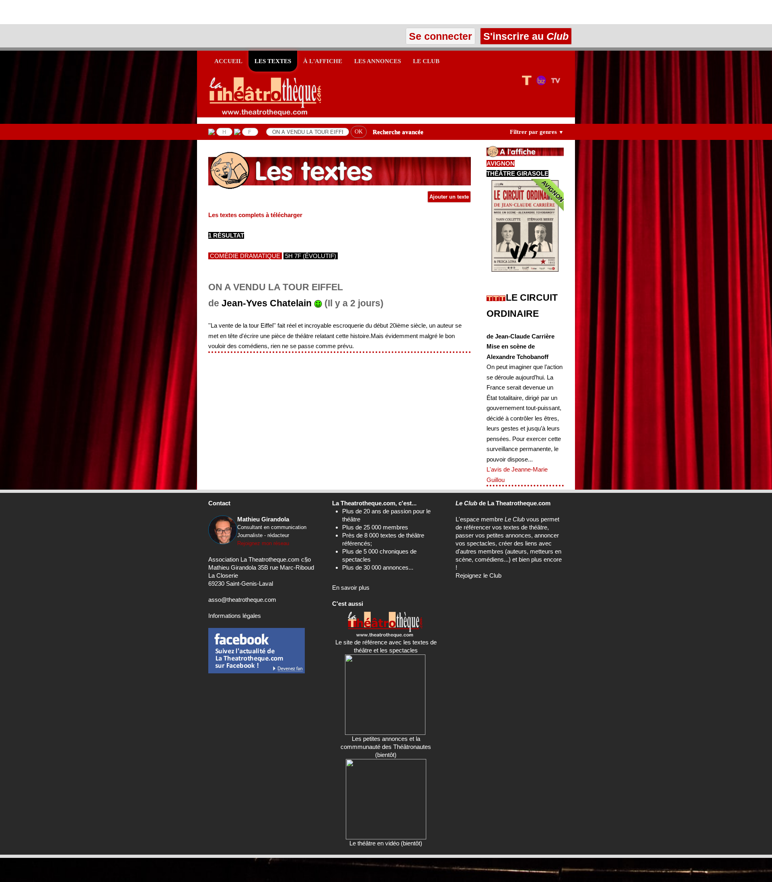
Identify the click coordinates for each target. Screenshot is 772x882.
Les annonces (377, 61)
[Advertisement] (94, 12)
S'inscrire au (524, 36)
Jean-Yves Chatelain (267, 303)
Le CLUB (426, 61)
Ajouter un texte (449, 197)
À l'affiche (322, 61)
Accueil (228, 61)
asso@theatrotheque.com (242, 599)
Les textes (273, 61)
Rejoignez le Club (478, 575)
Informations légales (234, 615)
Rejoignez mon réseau (263, 543)
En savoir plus (351, 587)
